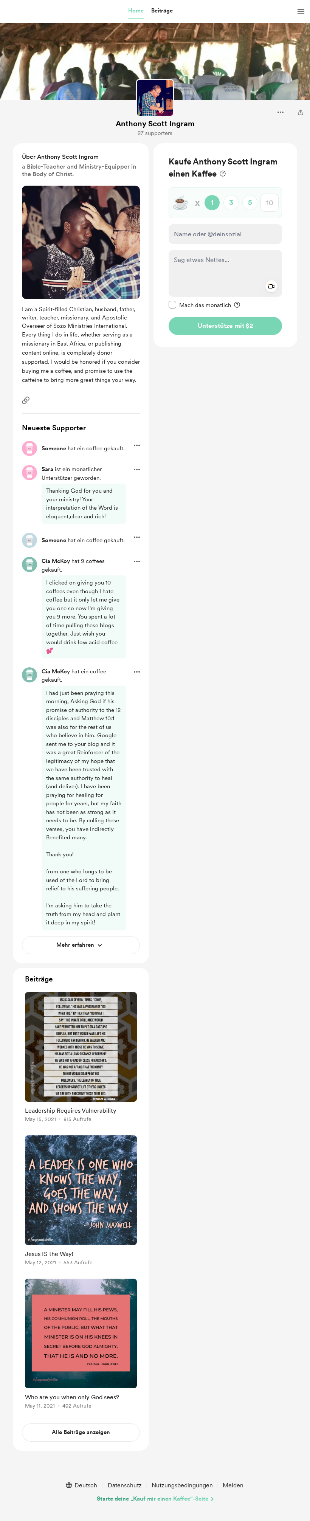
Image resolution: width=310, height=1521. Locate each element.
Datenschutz (125, 1485)
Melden (233, 1485)
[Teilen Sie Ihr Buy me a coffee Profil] (300, 112)
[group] (81, 1058)
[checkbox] (200, 305)
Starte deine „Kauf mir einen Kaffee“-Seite (152, 1498)
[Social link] (25, 400)
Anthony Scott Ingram (155, 123)
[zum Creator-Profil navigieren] (155, 98)
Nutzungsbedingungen (182, 1485)
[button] (136, 11)
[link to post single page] (81, 1058)
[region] (225, 245)
